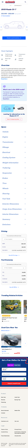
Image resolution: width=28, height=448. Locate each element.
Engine (5, 137)
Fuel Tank (6, 199)
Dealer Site (17, 410)
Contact (3, 413)
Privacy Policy (18, 429)
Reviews (3, 399)
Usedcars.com (4, 421)
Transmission (7, 142)
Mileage (5, 147)
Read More (4, 79)
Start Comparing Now (13, 119)
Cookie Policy (4, 432)
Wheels (5, 188)
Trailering (6, 168)
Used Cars (17, 365)
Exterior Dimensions (10, 204)
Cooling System (8, 157)
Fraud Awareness (5, 435)
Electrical (6, 152)
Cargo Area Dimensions (12, 209)
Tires (4, 183)
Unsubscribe (18, 435)
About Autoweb (5, 410)
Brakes (5, 178)
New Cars (10, 365)
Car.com (17, 421)
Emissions (6, 224)
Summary (6, 219)
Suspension (7, 173)
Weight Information (10, 163)
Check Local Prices (14, 383)
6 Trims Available (5, 16)
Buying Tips (17, 399)
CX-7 (11, 5)
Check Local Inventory (13, 38)
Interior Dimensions (10, 214)
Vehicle (5, 132)
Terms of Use (4, 429)
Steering (5, 194)
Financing (3, 402)
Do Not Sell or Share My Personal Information (20, 432)
